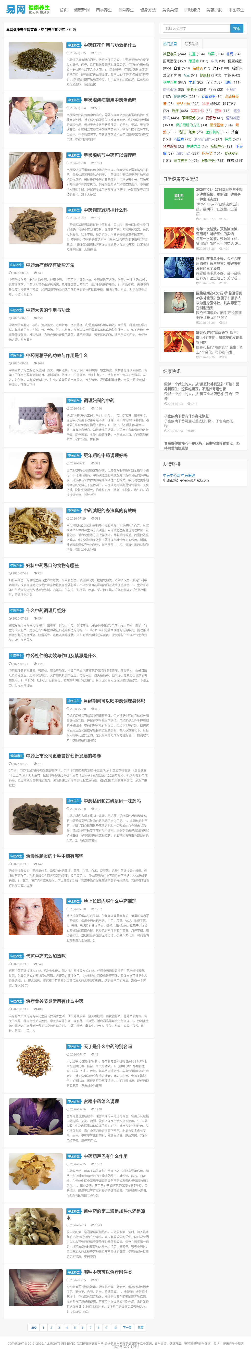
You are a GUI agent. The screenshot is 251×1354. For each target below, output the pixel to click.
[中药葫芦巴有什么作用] (36, 1171)
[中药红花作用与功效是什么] (36, 60)
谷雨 (212, 89)
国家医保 (170, 61)
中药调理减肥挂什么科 (106, 210)
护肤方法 (194, 146)
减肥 (205, 103)
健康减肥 (235, 61)
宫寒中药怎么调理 (101, 1101)
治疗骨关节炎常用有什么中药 (54, 1001)
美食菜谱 (170, 9)
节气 (209, 82)
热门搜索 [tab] (170, 43)
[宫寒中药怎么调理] (36, 1116)
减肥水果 (170, 53)
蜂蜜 (234, 132)
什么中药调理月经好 (46, 610)
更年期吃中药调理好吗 (106, 455)
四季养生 (104, 9)
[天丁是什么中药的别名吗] (36, 1061)
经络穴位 (183, 103)
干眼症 (231, 89)
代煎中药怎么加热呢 (46, 956)
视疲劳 (211, 117)
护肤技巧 (181, 96)
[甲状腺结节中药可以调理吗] (36, 170)
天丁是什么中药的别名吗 (108, 1046)
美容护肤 (214, 9)
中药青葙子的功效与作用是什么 (57, 355)
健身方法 (148, 9)
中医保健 (188, 475)
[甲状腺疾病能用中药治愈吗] (36, 115)
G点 (187, 75)
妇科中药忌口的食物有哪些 (52, 565)
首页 (64, 9)
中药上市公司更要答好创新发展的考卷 (63, 756)
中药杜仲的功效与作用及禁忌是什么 (61, 655)
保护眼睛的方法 (188, 125)
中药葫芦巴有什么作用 (106, 1156)
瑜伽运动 (183, 153)
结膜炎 (198, 68)
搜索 (236, 28)
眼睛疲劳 (189, 117)
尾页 (141, 1328)
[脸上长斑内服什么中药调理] (36, 916)
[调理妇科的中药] (36, 416)
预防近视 (170, 146)
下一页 (127, 1328)
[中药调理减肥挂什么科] (36, 225)
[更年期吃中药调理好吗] (36, 470)
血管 (177, 68)
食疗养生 (181, 160)
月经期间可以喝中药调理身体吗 (114, 701)
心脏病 (179, 139)
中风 (214, 61)
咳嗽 (230, 160)
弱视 (228, 82)
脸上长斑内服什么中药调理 (110, 901)
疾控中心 (217, 146)
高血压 (192, 89)
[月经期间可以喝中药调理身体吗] (36, 716)
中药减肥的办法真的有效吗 (110, 510)
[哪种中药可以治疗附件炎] (36, 1287)
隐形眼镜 (170, 89)
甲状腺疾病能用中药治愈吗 (110, 100)
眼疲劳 (207, 153)
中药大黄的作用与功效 (48, 310)
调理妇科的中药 (99, 400)
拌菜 (228, 139)
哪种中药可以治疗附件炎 (108, 1272)
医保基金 (217, 125)
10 (115, 1328)
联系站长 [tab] (192, 43)
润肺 (216, 68)
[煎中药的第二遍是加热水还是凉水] (36, 1226)
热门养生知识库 (53, 29)
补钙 (229, 53)
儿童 (192, 53)
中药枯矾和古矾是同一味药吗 (112, 801)
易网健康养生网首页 (21, 29)
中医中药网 (171, 475)
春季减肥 (208, 96)
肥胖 (217, 110)
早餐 (227, 75)
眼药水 (194, 61)
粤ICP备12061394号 (125, 1346)
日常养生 (126, 9)
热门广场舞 (187, 132)
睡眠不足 (230, 103)
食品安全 (231, 153)
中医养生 (236, 9)
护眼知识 (192, 9)
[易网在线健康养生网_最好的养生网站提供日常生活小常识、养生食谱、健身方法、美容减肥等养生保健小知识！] (28, 8)
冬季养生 (170, 82)
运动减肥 (233, 117)
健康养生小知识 (233, 1344)
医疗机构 (212, 132)
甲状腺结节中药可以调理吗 (110, 155)
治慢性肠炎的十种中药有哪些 (54, 856)
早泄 (192, 82)
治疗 (175, 110)
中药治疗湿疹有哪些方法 (50, 265)
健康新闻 (82, 9)
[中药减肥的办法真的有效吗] (36, 526)
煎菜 (211, 53)
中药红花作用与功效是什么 (110, 45)
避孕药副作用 (204, 139)
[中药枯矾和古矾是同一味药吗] (36, 816)
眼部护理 (208, 160)
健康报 (205, 75)
